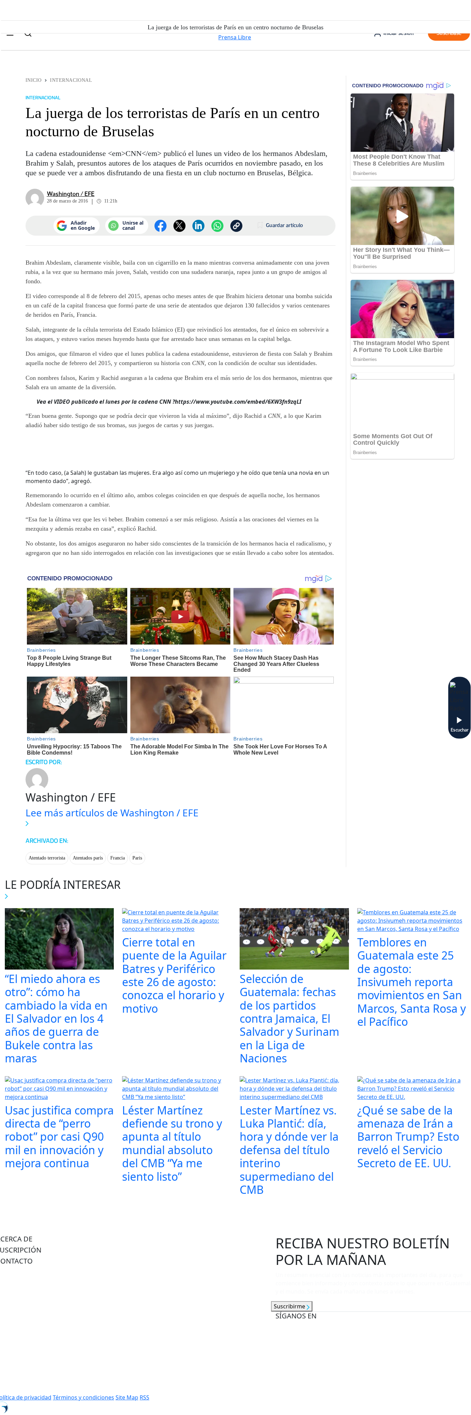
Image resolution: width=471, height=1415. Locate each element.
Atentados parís (88, 858)
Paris (137, 858)
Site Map (127, 1397)
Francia (117, 858)
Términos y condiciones (83, 1397)
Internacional (71, 80)
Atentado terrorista (47, 858)
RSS (144, 1397)
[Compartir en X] (179, 226)
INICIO (34, 80)
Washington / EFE (70, 194)
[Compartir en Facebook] (160, 226)
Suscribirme (290, 1306)
